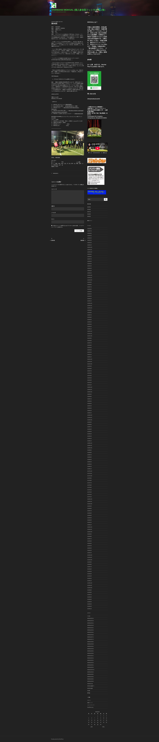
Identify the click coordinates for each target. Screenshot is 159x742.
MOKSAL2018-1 (90, 641)
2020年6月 (89, 401)
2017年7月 (89, 482)
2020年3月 (89, 408)
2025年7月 (89, 258)
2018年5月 (89, 459)
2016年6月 (89, 513)
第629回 (89, 207)
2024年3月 (89, 296)
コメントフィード (90, 704)
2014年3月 (89, 576)
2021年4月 (89, 377)
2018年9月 (89, 450)
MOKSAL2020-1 (90, 650)
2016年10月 (89, 503)
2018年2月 (89, 466)
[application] (97, 148)
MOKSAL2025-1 (90, 674)
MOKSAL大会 (90, 683)
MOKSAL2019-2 (90, 648)
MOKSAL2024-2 (90, 671)
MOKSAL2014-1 (90, 623)
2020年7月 (89, 398)
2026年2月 (89, 242)
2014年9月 (89, 562)
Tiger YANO (60, 21)
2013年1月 (89, 608)
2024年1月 (89, 300)
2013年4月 (89, 601)
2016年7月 (89, 510)
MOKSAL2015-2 (90, 630)
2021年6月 (89, 373)
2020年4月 (89, 405)
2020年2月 (89, 410)
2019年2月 (89, 438)
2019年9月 (89, 422)
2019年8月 (89, 424)
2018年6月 (89, 457)
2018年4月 (89, 461)
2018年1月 (89, 468)
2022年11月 (89, 333)
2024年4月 (89, 293)
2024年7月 (89, 286)
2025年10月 (89, 251)
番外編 (88, 692)
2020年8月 (89, 396)
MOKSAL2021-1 (55, 173)
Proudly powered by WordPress (57, 739)
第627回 (89, 211)
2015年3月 (89, 548)
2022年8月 (89, 340)
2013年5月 (89, 599)
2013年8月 (89, 592)
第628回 (89, 209)
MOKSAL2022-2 (90, 662)
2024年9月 (89, 282)
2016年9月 (89, 506)
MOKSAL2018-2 (90, 643)
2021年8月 (89, 368)
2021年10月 (89, 363)
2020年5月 (89, 403)
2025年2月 (89, 270)
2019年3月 (89, 436)
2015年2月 (89, 550)
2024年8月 (89, 284)
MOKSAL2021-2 (90, 658)
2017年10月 (89, 475)
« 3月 (91, 726)
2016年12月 (89, 499)
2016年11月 (89, 501)
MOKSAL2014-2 (90, 625)
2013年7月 (89, 594)
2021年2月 (89, 382)
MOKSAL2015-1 (90, 627)
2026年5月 (89, 235)
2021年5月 (89, 375)
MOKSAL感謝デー (90, 685)
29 (97, 724)
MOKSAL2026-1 (90, 678)
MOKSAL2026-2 (90, 681)
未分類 (88, 690)
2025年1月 (89, 272)
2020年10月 (89, 391)
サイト (52, 219)
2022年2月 (89, 354)
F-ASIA (88, 616)
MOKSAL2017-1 (90, 636)
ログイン (89, 700)
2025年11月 (89, 249)
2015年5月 (89, 543)
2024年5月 (89, 291)
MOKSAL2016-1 (90, 632)
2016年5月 (89, 515)
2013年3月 (89, 604)
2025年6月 (89, 261)
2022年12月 (89, 331)
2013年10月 (89, 587)
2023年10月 (89, 307)
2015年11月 (89, 529)
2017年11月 (89, 473)
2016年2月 (89, 522)
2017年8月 (89, 480)
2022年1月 (89, 356)
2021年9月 (89, 366)
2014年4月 (89, 573)
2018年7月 (89, 454)
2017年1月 (89, 496)
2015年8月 (89, 536)
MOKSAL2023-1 (90, 664)
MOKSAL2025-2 (90, 676)
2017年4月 (89, 489)
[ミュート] (104, 152)
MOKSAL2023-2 (90, 667)
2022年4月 (89, 349)
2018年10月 (89, 447)
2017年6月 (89, 485)
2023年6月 (89, 317)
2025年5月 (89, 263)
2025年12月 (89, 247)
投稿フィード (90, 702)
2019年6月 (89, 429)
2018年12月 (89, 443)
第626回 (89, 214)
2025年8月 (89, 256)
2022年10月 (89, 335)
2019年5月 (89, 431)
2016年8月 (89, 508)
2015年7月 (89, 538)
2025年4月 (89, 265)
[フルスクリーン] (106, 152)
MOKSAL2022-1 (90, 660)
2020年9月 (89, 394)
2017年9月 (89, 478)
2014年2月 (89, 578)
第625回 (89, 216)
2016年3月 (89, 520)
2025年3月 (89, 268)
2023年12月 (89, 303)
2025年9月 (89, 254)
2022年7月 (89, 342)
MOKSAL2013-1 (90, 618)
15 (97, 720)
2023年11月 (89, 305)
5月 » (103, 726)
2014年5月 (89, 571)
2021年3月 (89, 380)
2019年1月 (89, 440)
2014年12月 (89, 555)
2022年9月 (89, 338)
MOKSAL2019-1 (90, 646)
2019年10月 (89, 419)
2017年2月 (89, 494)
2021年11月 (89, 361)
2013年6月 (89, 597)
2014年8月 (89, 564)
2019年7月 (89, 426)
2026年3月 (89, 240)
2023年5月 (89, 319)
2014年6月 (89, 569)
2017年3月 (89, 492)
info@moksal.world (78, 113)
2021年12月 (89, 359)
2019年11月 (89, 417)
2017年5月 (89, 487)
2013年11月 (89, 585)
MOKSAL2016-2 (90, 634)
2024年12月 (89, 275)
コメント (54, 189)
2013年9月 (89, 590)
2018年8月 (89, 452)
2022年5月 (89, 347)
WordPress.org (90, 707)
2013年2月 (89, 606)
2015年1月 (89, 552)
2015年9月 (89, 534)
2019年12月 (89, 415)
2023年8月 (89, 312)
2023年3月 (89, 324)
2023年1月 (89, 328)
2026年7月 (89, 230)
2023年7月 (89, 314)
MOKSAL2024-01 (90, 669)
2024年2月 (89, 298)
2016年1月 (89, 524)
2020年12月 (89, 387)
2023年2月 (89, 326)
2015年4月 (89, 545)
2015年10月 (89, 531)
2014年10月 (89, 559)
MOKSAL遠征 (90, 688)
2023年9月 (89, 310)
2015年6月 (89, 541)
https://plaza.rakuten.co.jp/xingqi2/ (75, 110)
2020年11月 (89, 389)
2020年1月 (89, 412)
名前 (53, 206)
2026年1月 (89, 244)
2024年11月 (89, 277)
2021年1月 (89, 384)
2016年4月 (89, 517)
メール (53, 212)
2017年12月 (89, 471)
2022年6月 (89, 345)
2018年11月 (89, 445)
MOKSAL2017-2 (90, 639)
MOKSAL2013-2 (90, 620)
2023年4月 (89, 321)
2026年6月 (89, 233)
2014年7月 (89, 566)
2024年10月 (89, 279)
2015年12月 (89, 527)
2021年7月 (89, 370)
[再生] (89, 152)
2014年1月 (89, 580)
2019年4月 (89, 433)
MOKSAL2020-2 (90, 653)
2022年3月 (89, 352)
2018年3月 (89, 464)
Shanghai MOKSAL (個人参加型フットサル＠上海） (79, 10)
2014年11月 (89, 557)
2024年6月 (89, 289)
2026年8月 (89, 228)
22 (97, 722)
